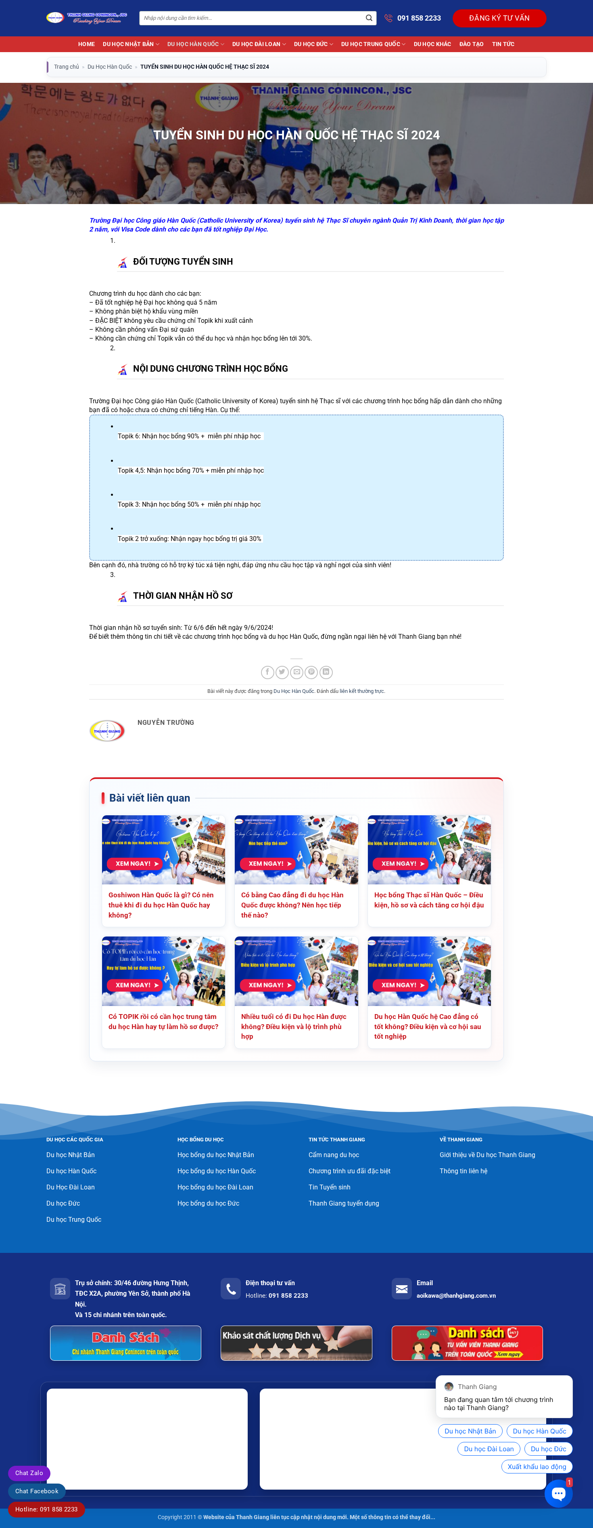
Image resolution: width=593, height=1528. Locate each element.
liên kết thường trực (362, 691)
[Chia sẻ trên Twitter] (282, 672)
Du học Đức (311, 44)
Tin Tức (503, 44)
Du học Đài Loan (256, 44)
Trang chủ (66, 66)
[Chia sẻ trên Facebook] (267, 672)
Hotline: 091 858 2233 (46, 1509)
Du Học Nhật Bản (128, 44)
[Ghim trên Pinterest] (311, 672)
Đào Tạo (471, 44)
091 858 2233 (419, 18)
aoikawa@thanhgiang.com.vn (456, 1295)
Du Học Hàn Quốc (193, 44)
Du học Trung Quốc (370, 44)
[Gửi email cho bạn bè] (296, 672)
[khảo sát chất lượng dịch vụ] (296, 1343)
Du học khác (432, 44)
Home (86, 44)
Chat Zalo (29, 1473)
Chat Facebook (36, 1491)
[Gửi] (369, 18)
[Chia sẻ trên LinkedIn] (326, 672)
